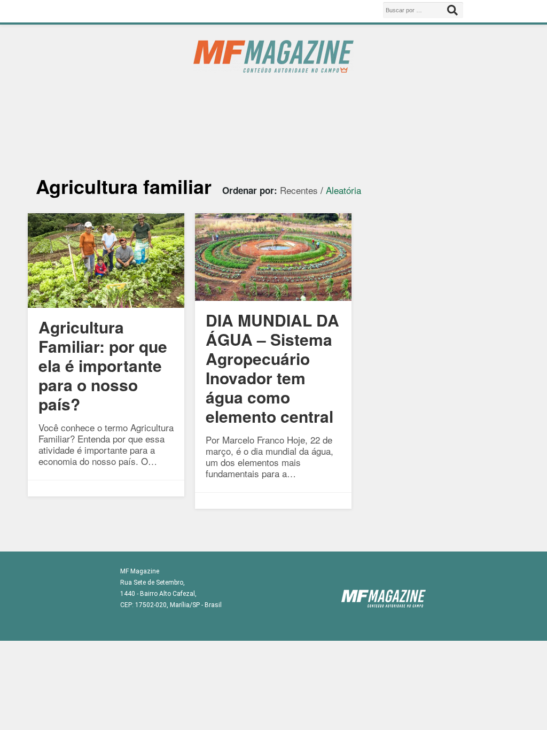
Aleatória (343, 190)
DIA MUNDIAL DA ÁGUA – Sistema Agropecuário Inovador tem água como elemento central (272, 368)
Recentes (299, 190)
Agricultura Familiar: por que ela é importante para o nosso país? (102, 365)
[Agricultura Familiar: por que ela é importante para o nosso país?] (106, 303)
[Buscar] (452, 10)
